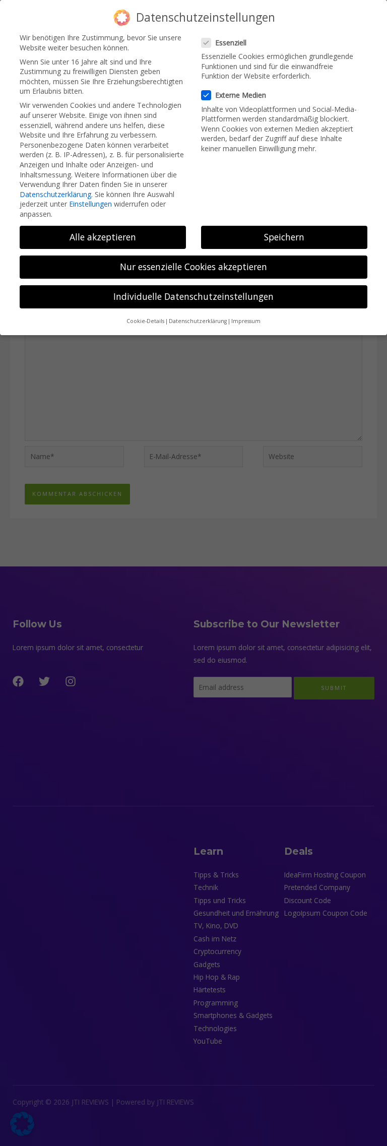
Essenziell (230, 42)
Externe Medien (240, 95)
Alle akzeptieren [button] (103, 237)
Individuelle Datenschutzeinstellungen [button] (193, 296)
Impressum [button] (246, 321)
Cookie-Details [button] (145, 321)
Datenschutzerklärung (55, 194)
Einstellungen (90, 204)
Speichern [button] (284, 237)
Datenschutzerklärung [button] (198, 321)
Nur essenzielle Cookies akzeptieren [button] (193, 267)
